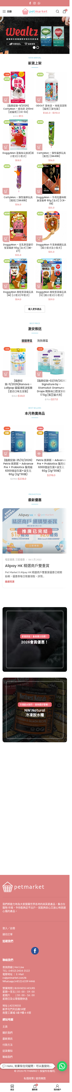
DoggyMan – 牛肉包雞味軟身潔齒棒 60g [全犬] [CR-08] (51, 200)
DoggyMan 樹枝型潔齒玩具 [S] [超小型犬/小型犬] (51, 293)
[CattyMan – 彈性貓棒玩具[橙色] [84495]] (18, 179)
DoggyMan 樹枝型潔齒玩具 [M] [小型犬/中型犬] (18, 293)
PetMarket (11, 548)
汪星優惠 (20, 559)
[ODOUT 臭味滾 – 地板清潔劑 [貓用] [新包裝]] (51, 87)
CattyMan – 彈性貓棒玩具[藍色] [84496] (51, 154)
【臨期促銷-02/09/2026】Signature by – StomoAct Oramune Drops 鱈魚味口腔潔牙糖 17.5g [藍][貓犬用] (51, 388)
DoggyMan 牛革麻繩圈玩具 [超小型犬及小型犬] (51, 246)
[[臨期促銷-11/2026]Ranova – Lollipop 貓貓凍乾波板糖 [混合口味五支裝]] (18, 361)
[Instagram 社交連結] (34, 3)
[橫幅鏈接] (35, 639)
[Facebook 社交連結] (30, 3)
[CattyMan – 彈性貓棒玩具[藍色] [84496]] (51, 135)
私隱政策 (29, 1078)
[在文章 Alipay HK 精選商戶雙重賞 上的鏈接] (35, 531)
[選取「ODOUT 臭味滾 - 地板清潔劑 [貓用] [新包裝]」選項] (39, 99)
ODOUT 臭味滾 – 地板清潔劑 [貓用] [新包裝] (51, 107)
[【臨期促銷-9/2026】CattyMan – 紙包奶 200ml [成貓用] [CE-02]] (18, 87)
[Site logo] (34, 11)
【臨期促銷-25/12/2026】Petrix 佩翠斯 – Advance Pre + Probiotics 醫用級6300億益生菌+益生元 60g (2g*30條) (18, 467)
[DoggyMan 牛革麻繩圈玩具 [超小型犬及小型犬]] (51, 226)
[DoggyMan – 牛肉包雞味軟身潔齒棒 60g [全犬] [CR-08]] (51, 179)
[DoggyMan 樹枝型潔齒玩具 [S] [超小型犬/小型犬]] (51, 274)
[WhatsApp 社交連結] (39, 3)
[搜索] (57, 11)
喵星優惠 (9, 559)
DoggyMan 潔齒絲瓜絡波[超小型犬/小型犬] (18, 154)
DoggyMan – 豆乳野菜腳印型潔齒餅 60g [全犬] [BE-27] (18, 248)
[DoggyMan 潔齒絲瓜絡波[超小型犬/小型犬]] (18, 135)
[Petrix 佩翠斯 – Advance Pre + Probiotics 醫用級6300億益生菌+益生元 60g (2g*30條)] (51, 441)
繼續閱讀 (9, 581)
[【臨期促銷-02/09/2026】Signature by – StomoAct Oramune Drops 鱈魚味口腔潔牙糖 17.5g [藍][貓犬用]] (51, 361)
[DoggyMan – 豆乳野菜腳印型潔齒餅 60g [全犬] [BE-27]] (18, 226)
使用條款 (41, 1078)
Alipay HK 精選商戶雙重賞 (27, 565)
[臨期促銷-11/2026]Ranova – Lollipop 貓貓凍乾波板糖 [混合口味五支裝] (18, 386)
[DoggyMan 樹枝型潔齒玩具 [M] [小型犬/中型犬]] (18, 274)
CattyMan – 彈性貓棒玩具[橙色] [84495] (18, 199)
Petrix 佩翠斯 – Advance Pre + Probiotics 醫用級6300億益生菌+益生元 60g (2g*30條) (51, 465)
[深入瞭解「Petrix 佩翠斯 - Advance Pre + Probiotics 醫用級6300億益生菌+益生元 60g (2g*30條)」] (39, 453)
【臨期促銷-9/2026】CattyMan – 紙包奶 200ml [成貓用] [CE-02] (18, 109)
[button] (6, 99)
